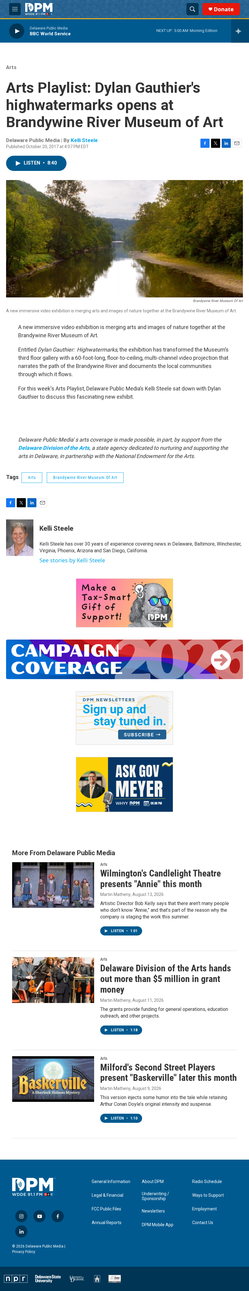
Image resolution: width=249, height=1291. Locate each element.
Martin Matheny (115, 894)
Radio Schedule (207, 1181)
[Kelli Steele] (19, 537)
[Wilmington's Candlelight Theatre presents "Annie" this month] (53, 885)
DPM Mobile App (157, 1225)
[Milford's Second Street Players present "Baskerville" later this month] (53, 1079)
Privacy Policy (23, 1252)
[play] (17, 30)
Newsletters (153, 1211)
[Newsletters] (124, 718)
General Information (111, 1181)
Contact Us (202, 1222)
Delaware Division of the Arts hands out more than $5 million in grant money (165, 979)
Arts (11, 67)
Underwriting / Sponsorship (155, 1196)
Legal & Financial (107, 1195)
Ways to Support (208, 1195)
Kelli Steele (84, 140)
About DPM (153, 1181)
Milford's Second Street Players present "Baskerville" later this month (168, 1072)
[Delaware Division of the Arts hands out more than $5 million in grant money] (53, 980)
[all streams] (240, 31)
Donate (224, 9)
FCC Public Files (106, 1209)
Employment (204, 1209)
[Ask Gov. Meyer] (124, 784)
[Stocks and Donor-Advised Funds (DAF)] (124, 603)
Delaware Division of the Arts (53, 448)
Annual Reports (106, 1222)
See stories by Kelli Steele (72, 560)
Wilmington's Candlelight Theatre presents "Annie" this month (160, 878)
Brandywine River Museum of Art (85, 477)
